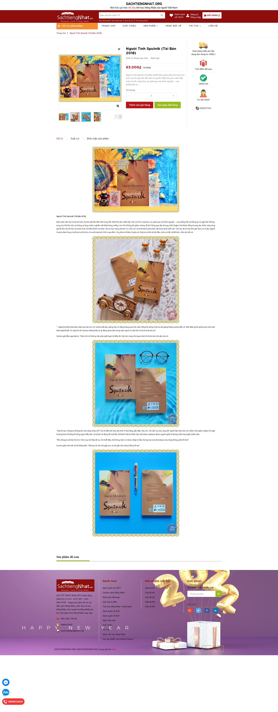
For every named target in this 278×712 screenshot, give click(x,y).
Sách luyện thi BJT (111, 616)
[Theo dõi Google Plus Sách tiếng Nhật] (189, 610)
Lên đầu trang (212, 649)
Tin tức (194, 26)
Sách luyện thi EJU (111, 611)
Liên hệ (213, 26)
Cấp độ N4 (150, 602)
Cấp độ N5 (150, 606)
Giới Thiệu (107, 625)
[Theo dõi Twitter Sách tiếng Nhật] (198, 610)
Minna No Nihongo (111, 597)
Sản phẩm (150, 26)
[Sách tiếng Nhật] (75, 585)
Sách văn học (129, 20)
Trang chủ (108, 26)
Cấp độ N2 (150, 592)
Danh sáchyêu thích (180, 15)
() (213, 15)
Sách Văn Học (109, 620)
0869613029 (66, 624)
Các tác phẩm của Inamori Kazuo (118, 639)
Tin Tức (106, 630)
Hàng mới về (173, 26)
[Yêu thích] (119, 49)
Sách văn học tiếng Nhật (114, 634)
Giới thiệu (129, 26)
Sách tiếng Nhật (104, 20)
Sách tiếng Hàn (117, 20)
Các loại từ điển (110, 602)
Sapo (114, 649)
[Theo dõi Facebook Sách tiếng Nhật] (207, 610)
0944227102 (205, 108)
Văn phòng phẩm (142, 20)
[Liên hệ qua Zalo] (5, 692)
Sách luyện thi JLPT (112, 588)
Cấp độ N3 (150, 597)
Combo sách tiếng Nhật (113, 592)
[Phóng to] (117, 106)
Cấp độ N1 (150, 588)
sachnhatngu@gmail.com (72, 631)
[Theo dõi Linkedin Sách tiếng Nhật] (215, 610)
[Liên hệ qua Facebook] (5, 682)
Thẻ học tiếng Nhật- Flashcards (117, 606)
